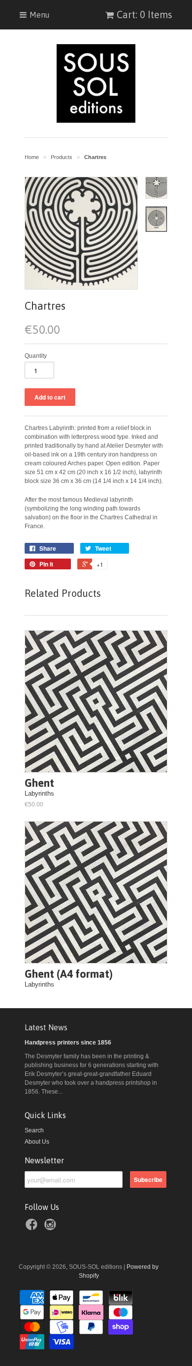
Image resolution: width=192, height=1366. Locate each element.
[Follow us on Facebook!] (33, 1227)
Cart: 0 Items (144, 14)
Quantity (36, 355)
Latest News (46, 1027)
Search (34, 1130)
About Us (37, 1141)
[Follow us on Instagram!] (51, 1227)
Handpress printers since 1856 (68, 1042)
